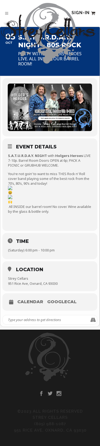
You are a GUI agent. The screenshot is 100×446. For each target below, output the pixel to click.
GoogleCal (62, 301)
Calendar (30, 301)
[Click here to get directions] (93, 319)
